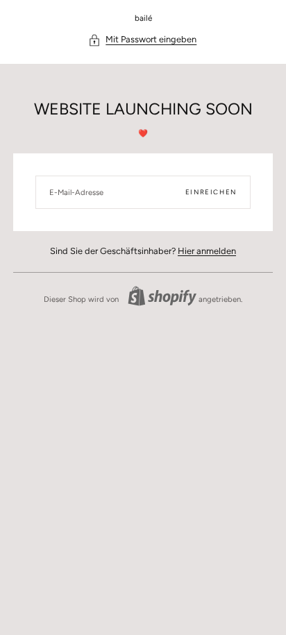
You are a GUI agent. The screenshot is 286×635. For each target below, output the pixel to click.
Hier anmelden (207, 251)
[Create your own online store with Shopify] (162, 296)
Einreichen (211, 192)
